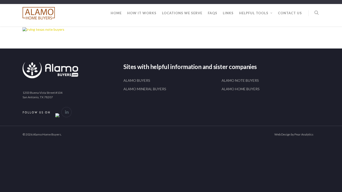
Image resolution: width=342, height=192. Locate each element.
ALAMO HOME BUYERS (241, 89)
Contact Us (290, 13)
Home (116, 13)
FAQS (212, 13)
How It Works (141, 13)
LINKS (228, 13)
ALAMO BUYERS (136, 80)
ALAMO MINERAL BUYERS (144, 89)
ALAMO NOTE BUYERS (240, 80)
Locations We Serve (182, 13)
